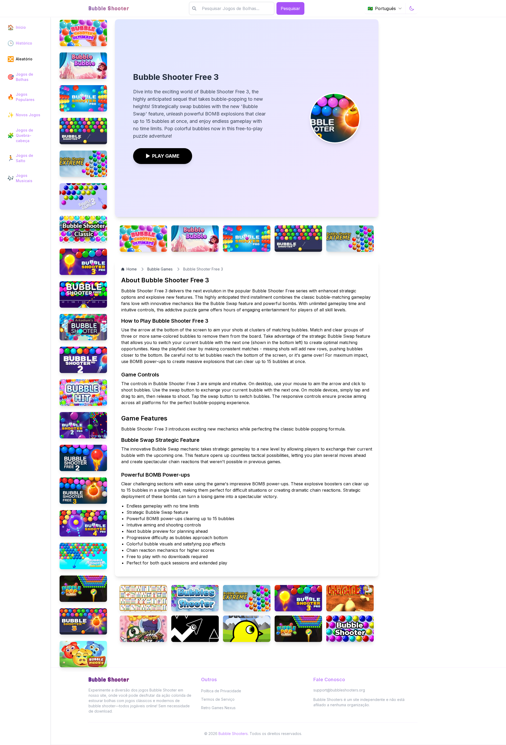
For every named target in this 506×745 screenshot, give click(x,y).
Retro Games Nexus (218, 707)
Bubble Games (160, 269)
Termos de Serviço (218, 699)
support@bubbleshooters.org (339, 690)
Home (131, 269)
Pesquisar (290, 8)
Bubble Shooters (233, 733)
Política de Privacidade (221, 691)
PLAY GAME (162, 156)
